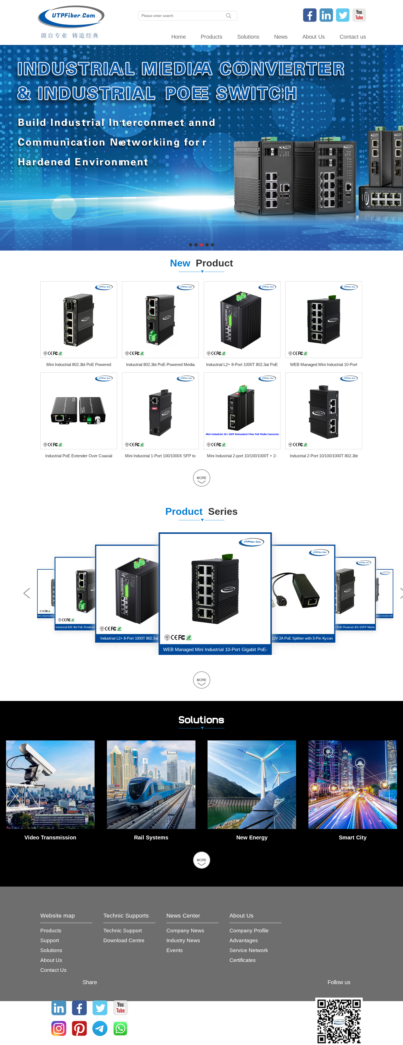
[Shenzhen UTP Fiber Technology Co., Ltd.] (71, 22)
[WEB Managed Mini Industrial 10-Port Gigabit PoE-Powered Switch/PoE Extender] (323, 356)
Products (211, 37)
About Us (313, 37)
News (281, 37)
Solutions (248, 37)
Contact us (353, 37)
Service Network (248, 950)
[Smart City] (352, 827)
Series (201, 511)
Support (49, 940)
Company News (185, 930)
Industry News (183, 940)
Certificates (242, 960)
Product (201, 263)
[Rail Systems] (151, 827)
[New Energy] (252, 827)
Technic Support (122, 930)
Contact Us (53, 970)
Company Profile (249, 930)
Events (174, 950)
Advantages (243, 940)
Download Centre (123, 940)
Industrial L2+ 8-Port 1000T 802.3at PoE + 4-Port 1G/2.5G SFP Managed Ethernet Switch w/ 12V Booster (88, 634)
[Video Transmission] (50, 827)
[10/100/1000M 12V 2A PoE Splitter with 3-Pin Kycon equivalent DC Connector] (215, 589)
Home (178, 37)
